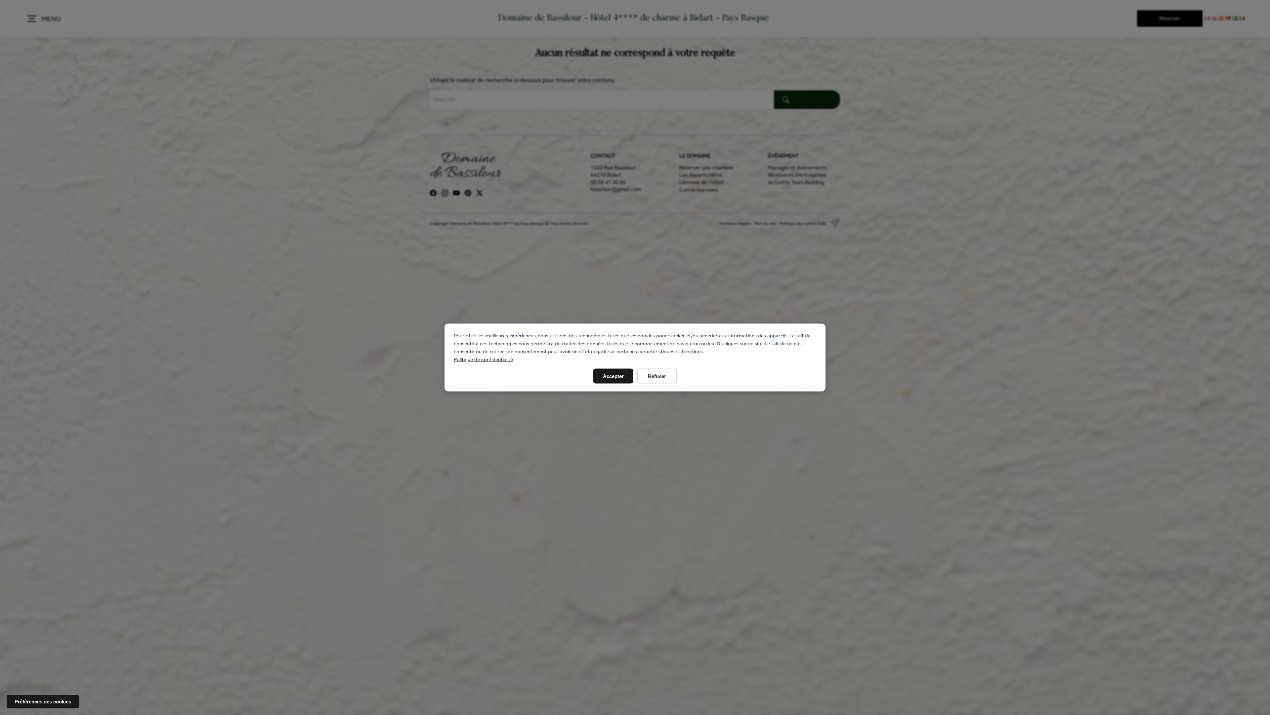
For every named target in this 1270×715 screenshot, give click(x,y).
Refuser (657, 376)
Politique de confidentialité (483, 359)
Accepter (613, 376)
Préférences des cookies (43, 701)
